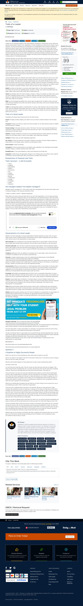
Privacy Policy (9, 599)
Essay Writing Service (35, 571)
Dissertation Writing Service (37, 574)
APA (8, 467)
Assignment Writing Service (68, 80)
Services (16, 5)
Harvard (23, 467)
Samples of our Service (67, 84)
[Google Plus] (14, 567)
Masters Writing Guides (67, 136)
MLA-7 (17, 467)
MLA (12, 467)
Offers (40, 5)
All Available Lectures (67, 96)
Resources (34, 5)
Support (49, 2)
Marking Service (66, 82)
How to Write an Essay (67, 128)
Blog (50, 584)
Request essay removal (12, 514)
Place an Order (71, 5)
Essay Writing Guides (67, 134)
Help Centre (70, 579)
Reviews (22, 5)
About (68, 571)
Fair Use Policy (70, 574)
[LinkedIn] (10, 567)
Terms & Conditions (18, 599)
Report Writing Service (67, 78)
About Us (28, 5)
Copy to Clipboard (11, 479)
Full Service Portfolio (67, 86)
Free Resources (52, 579)
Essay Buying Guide (53, 581)
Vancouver (29, 467)
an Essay (69, 73)
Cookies (36, 599)
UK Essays (9, 5)
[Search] (61, 2)
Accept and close (9, 18)
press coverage (46, 524)
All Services (33, 581)
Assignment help (34, 579)
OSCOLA (43, 467)
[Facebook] (7, 567)
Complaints (70, 576)
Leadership (15, 21)
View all (56, 484)
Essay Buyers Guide (67, 130)
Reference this (10, 36)
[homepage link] (6, 21)
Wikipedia (36, 467)
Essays (10, 21)
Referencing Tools (66, 132)
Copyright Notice (28, 599)
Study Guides (52, 576)
